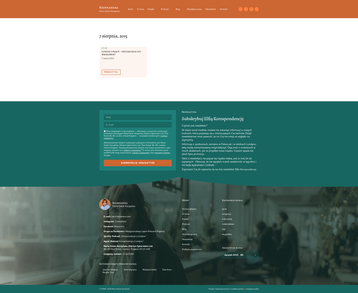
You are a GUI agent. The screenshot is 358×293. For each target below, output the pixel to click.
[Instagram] (246, 9)
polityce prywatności (132, 150)
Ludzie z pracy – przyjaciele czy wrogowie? (121, 53)
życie (104, 48)
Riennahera (108, 7)
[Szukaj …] (235, 9)
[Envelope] (241, 9)
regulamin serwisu (162, 152)
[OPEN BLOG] (182, 9)
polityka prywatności (141, 152)
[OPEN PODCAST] (170, 9)
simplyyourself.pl (252, 289)
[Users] (257, 9)
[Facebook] (251, 9)
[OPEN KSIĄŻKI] (156, 9)
